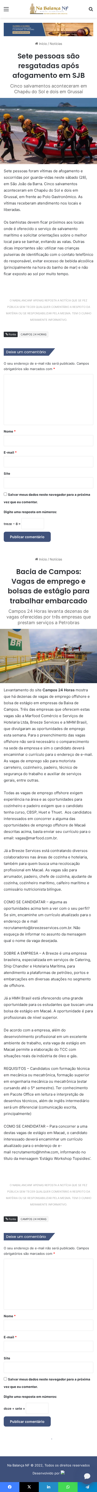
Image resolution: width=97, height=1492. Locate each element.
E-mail (10, 452)
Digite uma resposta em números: (30, 512)
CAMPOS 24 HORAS (34, 334)
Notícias (56, 44)
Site (7, 473)
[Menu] (6, 10)
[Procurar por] (90, 10)
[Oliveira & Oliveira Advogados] (48, 29)
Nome (10, 431)
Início (42, 44)
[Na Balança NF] (48, 8)
